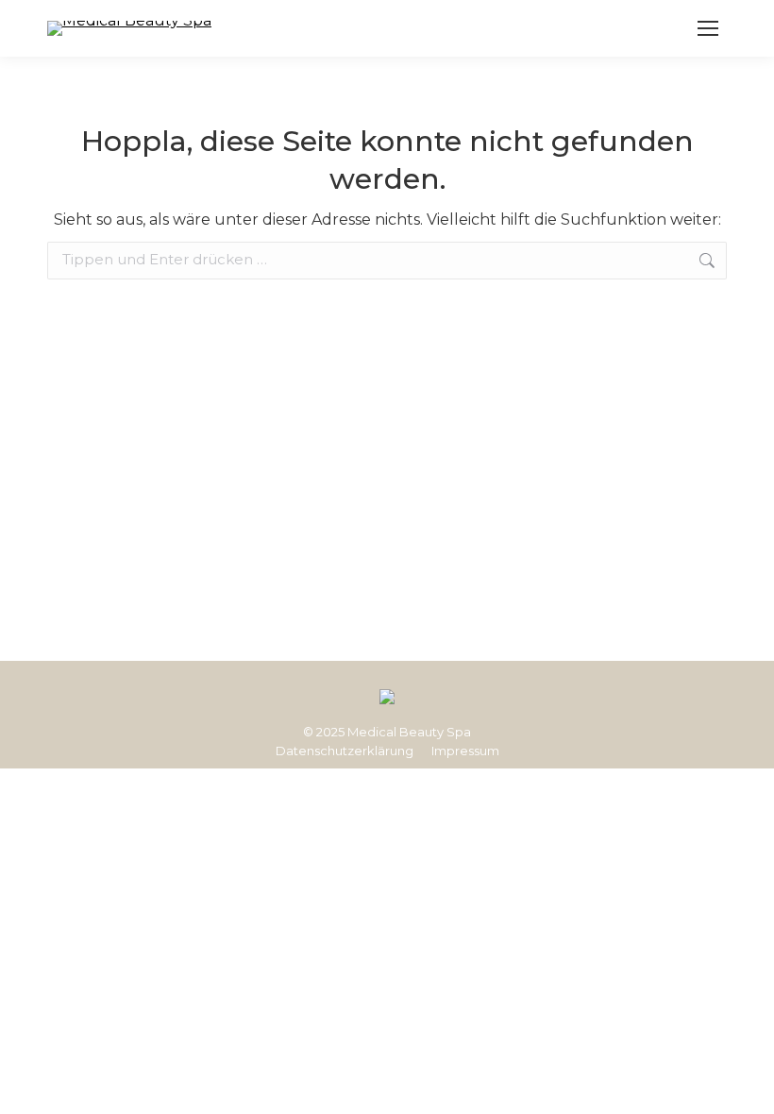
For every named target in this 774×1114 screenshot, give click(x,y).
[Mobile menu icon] (708, 28)
